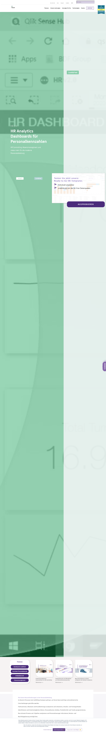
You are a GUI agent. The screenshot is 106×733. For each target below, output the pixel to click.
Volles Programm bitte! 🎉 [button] (59, 729)
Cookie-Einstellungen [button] (47, 729)
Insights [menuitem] (67, 3)
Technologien (75, 8)
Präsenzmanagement (19, 680)
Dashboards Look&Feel (20, 667)
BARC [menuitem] (72, 3)
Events (83, 8)
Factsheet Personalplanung (19, 671)
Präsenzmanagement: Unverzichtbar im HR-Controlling (44, 679)
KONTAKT (90, 8)
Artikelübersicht (19, 675)
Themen (46, 8)
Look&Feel (38, 178)
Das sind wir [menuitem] (52, 3)
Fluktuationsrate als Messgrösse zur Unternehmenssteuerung (63, 679)
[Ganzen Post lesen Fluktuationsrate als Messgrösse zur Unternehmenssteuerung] (64, 668)
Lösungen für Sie (66, 8)
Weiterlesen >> (39, 682)
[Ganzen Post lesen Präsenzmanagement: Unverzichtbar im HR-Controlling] (44, 668)
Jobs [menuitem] (58, 3)
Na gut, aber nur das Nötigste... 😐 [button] (74, 729)
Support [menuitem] (62, 3)
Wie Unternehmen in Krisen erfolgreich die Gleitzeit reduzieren (83, 679)
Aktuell (20, 178)
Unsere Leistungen (55, 8)
